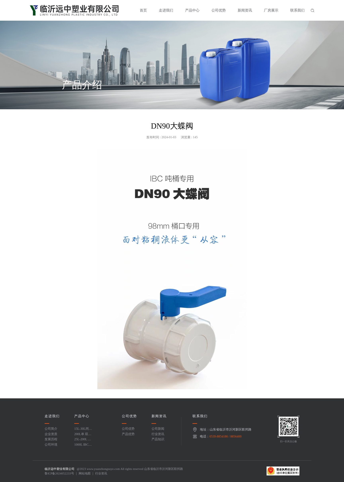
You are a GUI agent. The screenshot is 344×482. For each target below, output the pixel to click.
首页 (143, 10)
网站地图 (85, 473)
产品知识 (157, 439)
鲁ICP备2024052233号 (59, 473)
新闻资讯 (245, 10)
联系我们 (297, 10)
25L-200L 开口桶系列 (82, 440)
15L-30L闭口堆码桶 (83, 430)
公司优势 (218, 10)
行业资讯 (157, 434)
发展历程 (51, 439)
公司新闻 (157, 428)
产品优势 (128, 434)
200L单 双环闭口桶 (82, 435)
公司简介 (51, 428)
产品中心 (192, 10)
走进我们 (166, 10)
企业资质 (51, 434)
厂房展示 (271, 10)
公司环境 (51, 444)
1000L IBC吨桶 (83, 446)
